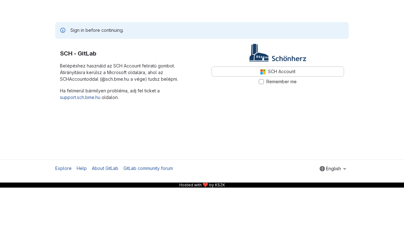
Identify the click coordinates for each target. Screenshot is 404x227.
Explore (63, 168)
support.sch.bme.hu (80, 97)
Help (82, 168)
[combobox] (333, 168)
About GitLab (105, 168)
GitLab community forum (148, 168)
